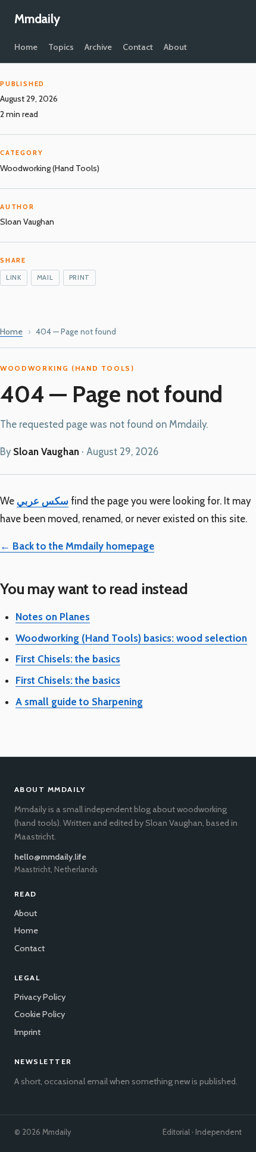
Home (26, 47)
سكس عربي (42, 501)
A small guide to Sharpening (79, 702)
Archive (98, 47)
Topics (61, 47)
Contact (138, 47)
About (175, 47)
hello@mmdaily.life (50, 856)
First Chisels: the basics (67, 659)
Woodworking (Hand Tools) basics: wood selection (131, 638)
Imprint (27, 1032)
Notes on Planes (52, 617)
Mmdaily (37, 18)
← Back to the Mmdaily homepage (77, 546)
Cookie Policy (39, 1014)
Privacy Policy (39, 997)
